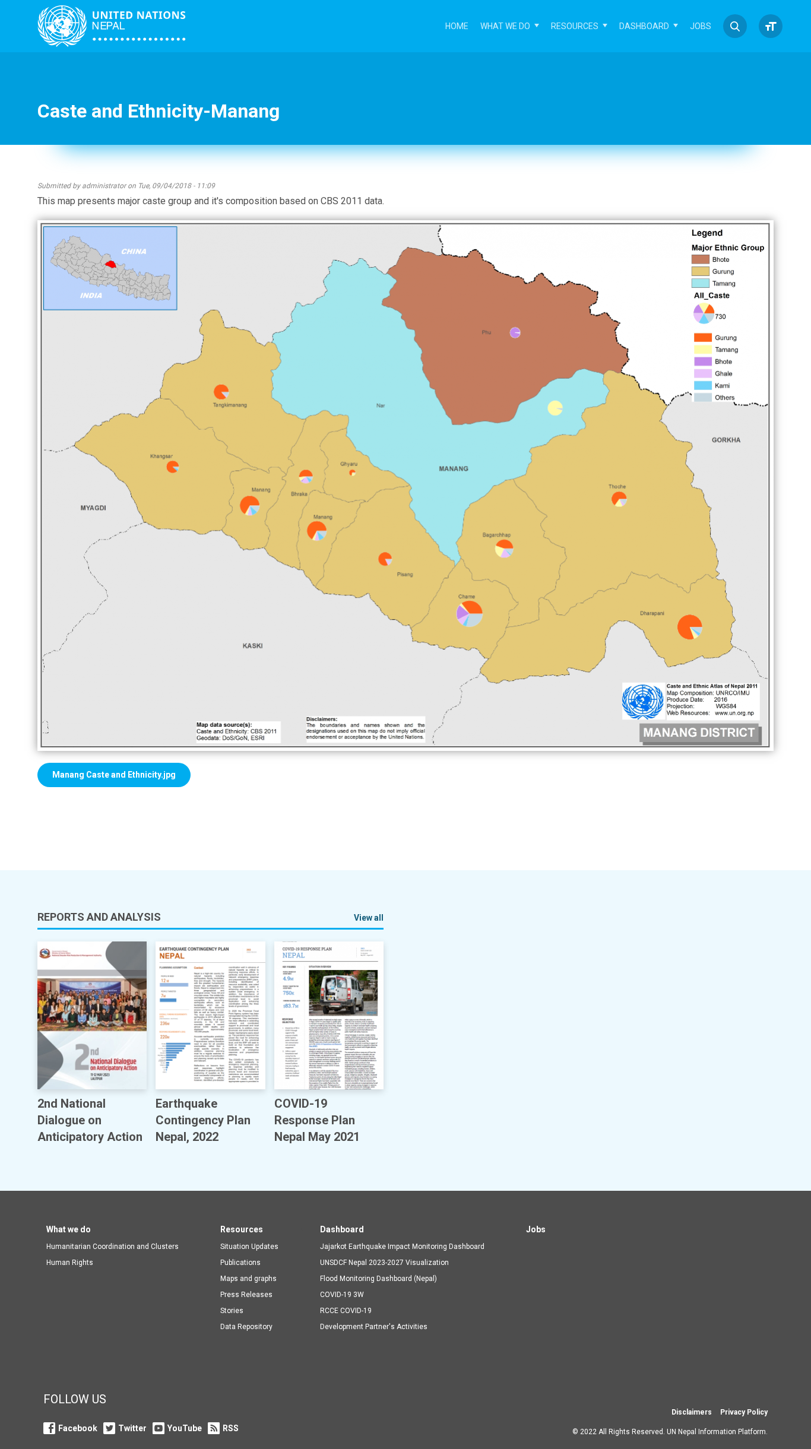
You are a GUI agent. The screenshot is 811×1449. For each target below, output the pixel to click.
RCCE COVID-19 (346, 1311)
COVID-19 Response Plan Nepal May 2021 (317, 1120)
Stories (231, 1311)
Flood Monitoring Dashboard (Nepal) (378, 1278)
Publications (240, 1262)
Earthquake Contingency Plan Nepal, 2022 (203, 1120)
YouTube (184, 1428)
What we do (505, 26)
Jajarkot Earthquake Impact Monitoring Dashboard (402, 1246)
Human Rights (69, 1262)
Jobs (700, 26)
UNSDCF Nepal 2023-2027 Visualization (384, 1262)
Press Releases (246, 1295)
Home (456, 26)
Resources (574, 26)
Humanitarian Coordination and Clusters (112, 1246)
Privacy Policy (744, 1412)
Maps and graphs (248, 1278)
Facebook (77, 1428)
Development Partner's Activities (373, 1327)
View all (369, 917)
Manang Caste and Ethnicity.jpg (114, 774)
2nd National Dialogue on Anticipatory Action (89, 1120)
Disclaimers (691, 1412)
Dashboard (644, 26)
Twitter (132, 1428)
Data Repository (246, 1327)
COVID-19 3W (342, 1295)
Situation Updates (249, 1246)
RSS (231, 1428)
